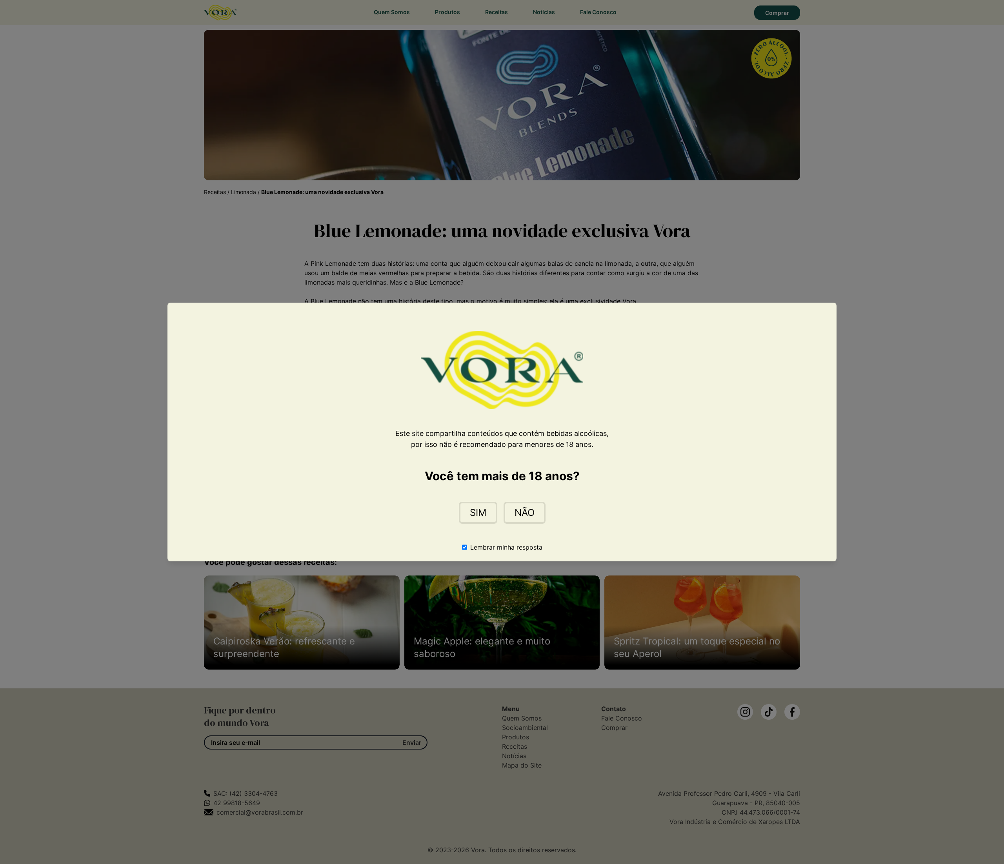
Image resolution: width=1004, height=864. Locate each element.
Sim (478, 512)
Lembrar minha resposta (506, 547)
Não (525, 512)
